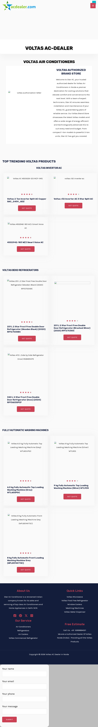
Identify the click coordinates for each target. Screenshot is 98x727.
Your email (8, 681)
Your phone (8, 694)
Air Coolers (23, 634)
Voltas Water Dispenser (74, 612)
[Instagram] (31, 615)
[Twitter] (26, 615)
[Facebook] (14, 615)
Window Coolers (74, 604)
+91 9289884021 (78, 630)
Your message (10, 706)
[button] (27, 208)
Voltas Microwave (75, 597)
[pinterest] (20, 615)
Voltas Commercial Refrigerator (23, 638)
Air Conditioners (23, 626)
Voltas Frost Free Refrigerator (75, 600)
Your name (8, 668)
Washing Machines (75, 608)
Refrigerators (23, 630)
